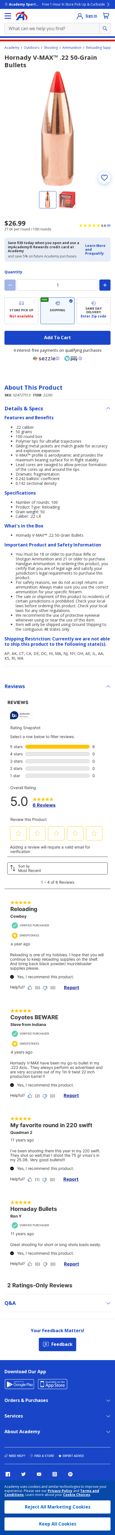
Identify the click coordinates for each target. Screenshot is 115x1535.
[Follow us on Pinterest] (70, 1474)
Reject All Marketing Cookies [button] (57, 1507)
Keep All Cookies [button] (57, 1524)
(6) (109, 225)
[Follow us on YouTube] (39, 1474)
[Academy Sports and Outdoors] (22, 15)
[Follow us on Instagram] (54, 1474)
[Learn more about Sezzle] (46, 358)
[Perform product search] (105, 28)
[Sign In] (79, 15)
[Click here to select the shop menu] (7, 15)
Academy (11, 48)
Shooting (51, 48)
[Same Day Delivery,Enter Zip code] (93, 311)
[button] (96, 250)
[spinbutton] (57, 285)
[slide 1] (47, 199)
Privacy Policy (60, 1490)
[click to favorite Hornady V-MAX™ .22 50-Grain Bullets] (104, 178)
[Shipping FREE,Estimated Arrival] (57, 311)
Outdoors (31, 48)
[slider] (57, 128)
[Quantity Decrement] (10, 285)
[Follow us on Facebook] (7, 1474)
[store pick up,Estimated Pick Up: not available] (21, 311)
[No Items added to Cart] (106, 15)
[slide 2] (67, 199)
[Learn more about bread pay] (73, 358)
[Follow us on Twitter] (23, 1474)
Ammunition (72, 48)
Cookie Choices (76, 1495)
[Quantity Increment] (105, 285)
